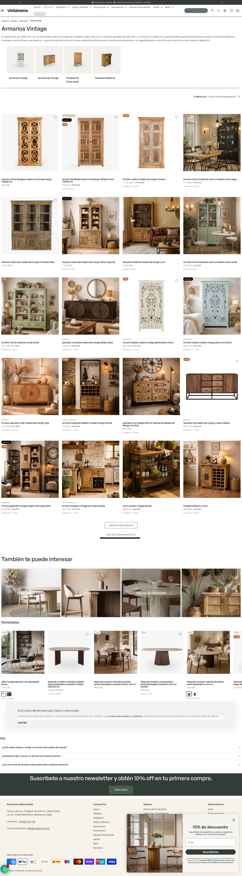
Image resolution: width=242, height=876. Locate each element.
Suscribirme (210, 852)
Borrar (200, 10)
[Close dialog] (234, 820)
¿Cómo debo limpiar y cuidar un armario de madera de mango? (34, 747)
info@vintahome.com (38, 828)
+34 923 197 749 (26, 821)
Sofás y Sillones (80, 7)
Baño (168, 7)
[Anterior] (19, 2)
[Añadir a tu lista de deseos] (55, 117)
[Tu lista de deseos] (231, 10)
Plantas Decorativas (139, 7)
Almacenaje (23, 21)
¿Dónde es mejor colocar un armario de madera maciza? (31, 756)
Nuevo (37, 7)
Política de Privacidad (154, 809)
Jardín (156, 7)
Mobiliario (61, 7)
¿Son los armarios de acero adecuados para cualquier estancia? (35, 764)
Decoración (100, 7)
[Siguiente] (222, 2)
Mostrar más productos (121, 525)
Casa (210, 809)
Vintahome (5, 21)
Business (40, 13)
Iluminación (117, 7)
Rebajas (48, 7)
